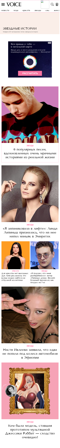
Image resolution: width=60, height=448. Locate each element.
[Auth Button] (57, 4)
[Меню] (3, 4)
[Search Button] (52, 4)
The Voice (14, 4)
